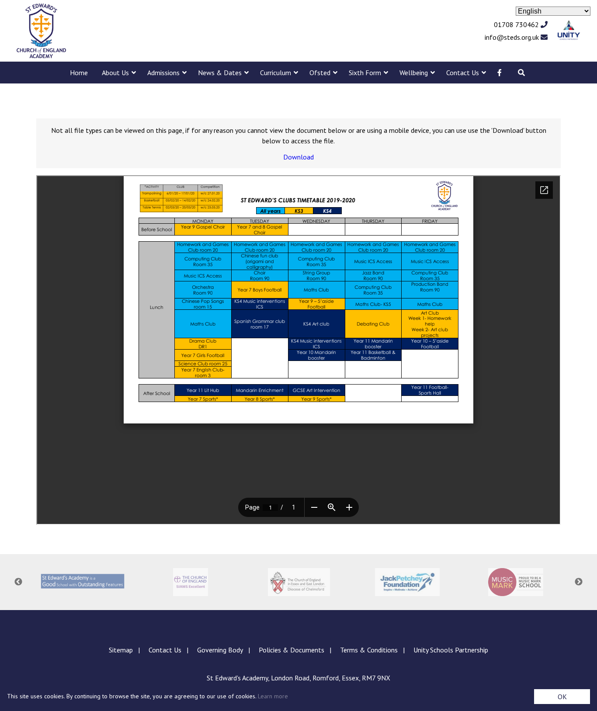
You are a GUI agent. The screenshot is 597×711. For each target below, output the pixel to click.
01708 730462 (517, 24)
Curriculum (275, 72)
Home (79, 72)
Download (298, 157)
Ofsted (319, 72)
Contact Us (462, 72)
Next (578, 582)
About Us (115, 72)
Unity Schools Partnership (450, 649)
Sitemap (121, 649)
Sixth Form (365, 72)
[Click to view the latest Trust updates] (569, 31)
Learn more (273, 696)
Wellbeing (413, 72)
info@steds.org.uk (513, 37)
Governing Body (220, 649)
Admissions (163, 72)
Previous (18, 582)
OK (562, 696)
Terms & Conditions (369, 649)
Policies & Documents (291, 649)
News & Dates (220, 72)
